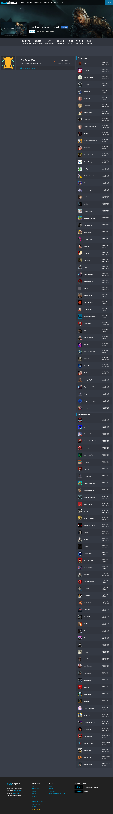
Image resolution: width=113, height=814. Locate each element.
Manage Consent (37, 801)
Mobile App (35, 788)
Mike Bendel (17, 790)
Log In (109, 2)
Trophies (32, 31)
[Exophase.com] (10, 2)
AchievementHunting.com (57, 794)
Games (23, 2)
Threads (51, 786)
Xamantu (16, 793)
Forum (52, 31)
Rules (34, 791)
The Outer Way (27, 60)
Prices (47, 31)
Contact (35, 796)
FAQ (33, 786)
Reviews (56, 2)
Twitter (51, 788)
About (34, 794)
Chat (61, 2)
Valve (23, 796)
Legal (34, 799)
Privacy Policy (36, 804)
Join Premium (36, 809)
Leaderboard (48, 2)
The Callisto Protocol (44, 27)
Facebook (52, 791)
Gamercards (38, 2)
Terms (34, 806)
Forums (29, 2)
